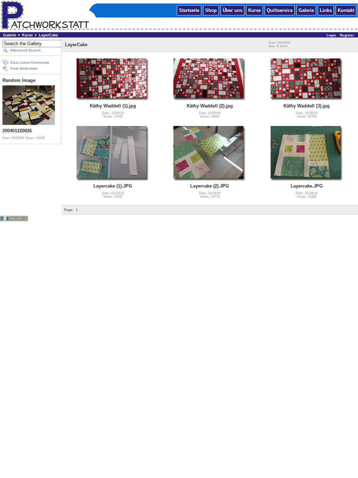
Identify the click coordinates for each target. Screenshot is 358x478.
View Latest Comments (29, 62)
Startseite (189, 10)
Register (347, 35)
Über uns (232, 10)
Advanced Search (25, 50)
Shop (211, 10)
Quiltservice (280, 10)
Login (331, 35)
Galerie (306, 10)
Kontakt (346, 10)
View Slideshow (23, 68)
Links (326, 10)
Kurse (254, 10)
